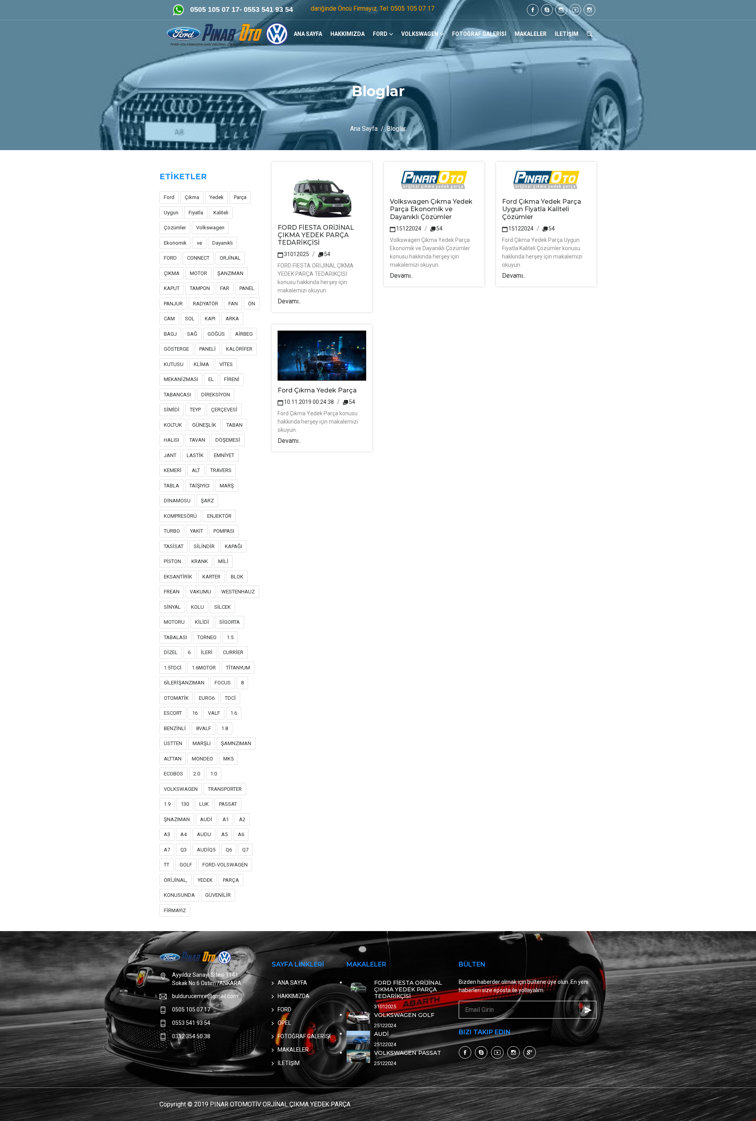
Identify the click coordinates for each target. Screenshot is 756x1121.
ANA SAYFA (308, 34)
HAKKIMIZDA (347, 34)
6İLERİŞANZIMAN (184, 683)
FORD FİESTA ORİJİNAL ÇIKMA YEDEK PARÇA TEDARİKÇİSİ (316, 235)
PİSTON (172, 561)
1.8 (224, 728)
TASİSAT (173, 546)
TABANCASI (177, 395)
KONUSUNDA (179, 895)
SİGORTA (229, 622)
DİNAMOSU (177, 501)
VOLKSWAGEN (419, 34)
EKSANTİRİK (178, 577)
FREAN (172, 592)
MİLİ (223, 561)
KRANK (199, 561)
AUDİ (206, 819)
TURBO (172, 531)
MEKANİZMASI (181, 379)
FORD (380, 34)
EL (211, 379)
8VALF (203, 728)
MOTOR (198, 273)
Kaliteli (220, 213)
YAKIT (196, 531)
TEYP (195, 410)
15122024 (408, 228)
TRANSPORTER (225, 789)
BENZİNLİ (175, 728)
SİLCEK (222, 607)
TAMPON (200, 288)
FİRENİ (231, 379)
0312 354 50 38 (191, 1036)
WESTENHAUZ (238, 592)
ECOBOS (173, 774)
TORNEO (207, 637)
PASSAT (228, 804)
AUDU (204, 834)
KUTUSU (173, 364)
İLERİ (207, 652)
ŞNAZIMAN (177, 819)
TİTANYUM (238, 668)
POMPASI (223, 531)
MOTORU (174, 622)
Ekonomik (175, 243)
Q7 (245, 850)
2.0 (196, 774)
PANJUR (173, 304)
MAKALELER (531, 34)
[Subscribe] (588, 1010)
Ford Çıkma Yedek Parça (317, 390)
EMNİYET (224, 455)
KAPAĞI (233, 546)
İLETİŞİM (566, 34)
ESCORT (173, 713)
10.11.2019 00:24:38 (309, 402)
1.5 (230, 637)
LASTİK (195, 455)
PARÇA (231, 880)
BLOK (237, 577)
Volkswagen (210, 228)
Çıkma (192, 197)
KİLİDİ (202, 622)
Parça (240, 197)
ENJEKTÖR (219, 516)
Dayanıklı (222, 243)
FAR (224, 288)
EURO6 (207, 698)
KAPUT (172, 288)
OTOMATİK (176, 698)
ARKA (232, 319)
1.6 (233, 713)
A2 (242, 819)
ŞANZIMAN (230, 273)
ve (199, 243)
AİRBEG (244, 334)
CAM (169, 319)
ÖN (251, 304)
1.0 (213, 774)
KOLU (197, 607)
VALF (214, 713)
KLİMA (201, 364)
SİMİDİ (172, 410)
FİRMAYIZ (175, 910)
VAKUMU (200, 592)
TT (166, 865)
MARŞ (227, 486)
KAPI (210, 319)
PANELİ (207, 349)
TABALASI (175, 637)
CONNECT (198, 258)
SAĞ (192, 334)
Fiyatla (196, 213)
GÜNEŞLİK (204, 425)
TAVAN (197, 440)
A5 (224, 834)
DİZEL (171, 652)
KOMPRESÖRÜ (180, 516)
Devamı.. (289, 301)
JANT (170, 455)
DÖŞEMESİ (227, 440)
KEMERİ (173, 470)
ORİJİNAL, (175, 880)
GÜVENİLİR (218, 895)
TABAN (234, 425)
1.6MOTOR (204, 668)
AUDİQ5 (206, 850)
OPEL (284, 1023)
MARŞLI (202, 743)
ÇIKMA (172, 273)
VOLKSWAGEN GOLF (404, 1015)
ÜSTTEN (173, 743)
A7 (167, 850)
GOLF (186, 865)
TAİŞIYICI (199, 486)
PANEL (246, 288)
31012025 (296, 254)
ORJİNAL (230, 258)
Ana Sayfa (364, 128)
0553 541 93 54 (191, 1023)
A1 (225, 819)
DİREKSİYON (215, 395)
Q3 (183, 850)
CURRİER (233, 652)
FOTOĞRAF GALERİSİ (479, 34)
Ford (169, 197)
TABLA (171, 486)
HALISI (171, 440)
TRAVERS (221, 470)
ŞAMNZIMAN (236, 743)
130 (185, 804)
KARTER (211, 577)
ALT (196, 470)
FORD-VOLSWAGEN (225, 865)
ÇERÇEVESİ (224, 410)
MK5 (228, 759)
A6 (241, 834)
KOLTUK (173, 425)
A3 (167, 834)
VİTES (226, 364)
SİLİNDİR (204, 546)
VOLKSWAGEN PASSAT (407, 1052)
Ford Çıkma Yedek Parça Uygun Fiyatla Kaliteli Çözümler (541, 209)
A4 (183, 834)
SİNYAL (172, 607)
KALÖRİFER (239, 349)
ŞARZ (207, 501)
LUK (204, 804)
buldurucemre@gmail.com (205, 996)
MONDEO (202, 759)
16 (195, 713)
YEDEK (205, 880)
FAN (233, 304)
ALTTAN (173, 759)
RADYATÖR (205, 304)
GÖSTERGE (176, 349)
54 (327, 254)
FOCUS (223, 683)
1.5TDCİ (173, 668)
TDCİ (230, 698)
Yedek (216, 197)
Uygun (171, 213)
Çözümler (175, 228)
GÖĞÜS (216, 334)
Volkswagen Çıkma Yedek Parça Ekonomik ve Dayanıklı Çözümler (431, 209)
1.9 (167, 804)
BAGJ (170, 334)
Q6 (229, 850)
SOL (190, 319)
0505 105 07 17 (191, 1009)
